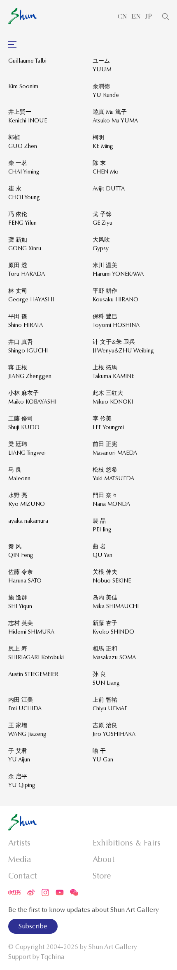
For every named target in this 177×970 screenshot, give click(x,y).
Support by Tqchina (36, 957)
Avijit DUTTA (109, 188)
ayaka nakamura (28, 520)
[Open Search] (165, 16)
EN (136, 16)
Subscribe (33, 926)
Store (102, 876)
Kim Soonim (23, 86)
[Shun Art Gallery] (22, 16)
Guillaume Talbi (27, 60)
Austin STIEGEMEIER (33, 674)
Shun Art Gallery (112, 947)
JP (148, 16)
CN (122, 16)
